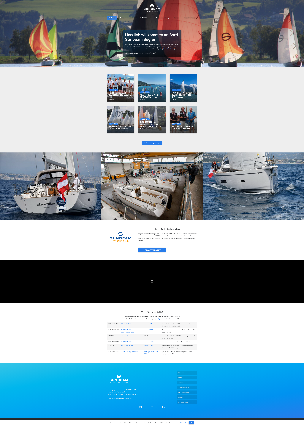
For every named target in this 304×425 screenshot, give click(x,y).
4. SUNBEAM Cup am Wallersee (130, 352)
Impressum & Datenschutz (181, 422)
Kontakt (180, 397)
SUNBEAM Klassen (183, 387)
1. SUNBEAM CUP (126, 324)
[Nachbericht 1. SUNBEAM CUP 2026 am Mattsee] (183, 119)
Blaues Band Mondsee (127, 346)
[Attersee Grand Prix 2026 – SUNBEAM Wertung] (152, 88)
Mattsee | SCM (148, 324)
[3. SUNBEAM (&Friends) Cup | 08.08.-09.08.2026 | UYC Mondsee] (183, 88)
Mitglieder (160, 319)
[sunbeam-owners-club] (152, 8)
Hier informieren (168, 49)
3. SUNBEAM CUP (126, 342)
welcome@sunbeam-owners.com (121, 398)
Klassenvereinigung (184, 392)
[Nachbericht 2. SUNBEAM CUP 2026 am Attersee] (120, 119)
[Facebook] (140, 407)
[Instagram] (152, 407)
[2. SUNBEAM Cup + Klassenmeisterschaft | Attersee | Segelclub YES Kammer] (152, 119)
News (180, 378)
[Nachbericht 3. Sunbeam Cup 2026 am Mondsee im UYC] (120, 88)
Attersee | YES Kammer (150, 330)
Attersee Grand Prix (127, 336)
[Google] (163, 407)
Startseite (181, 373)
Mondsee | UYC (148, 342)
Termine (180, 382)
